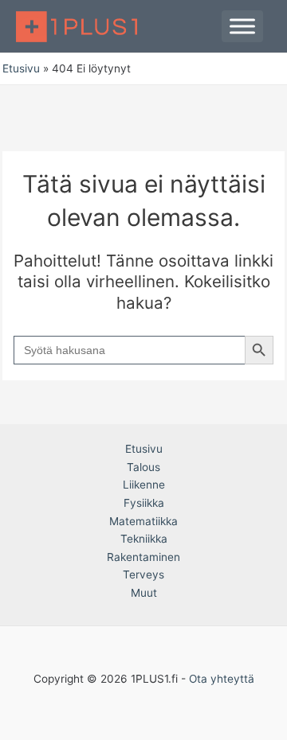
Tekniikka (143, 538)
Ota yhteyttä (221, 678)
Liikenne (144, 484)
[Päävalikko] (242, 26)
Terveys (143, 574)
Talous (143, 467)
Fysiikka (144, 503)
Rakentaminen (143, 557)
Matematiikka (143, 521)
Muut (144, 592)
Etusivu (144, 448)
